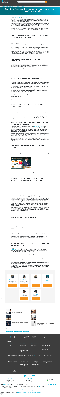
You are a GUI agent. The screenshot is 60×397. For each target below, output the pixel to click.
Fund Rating (22, 351)
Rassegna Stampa (12, 346)
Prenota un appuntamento (12, 285)
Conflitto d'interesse (18, 331)
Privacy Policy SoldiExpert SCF (47, 349)
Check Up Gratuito (34, 4)
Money (10, 337)
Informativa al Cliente (12, 348)
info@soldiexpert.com (7, 384)
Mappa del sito (9, 341)
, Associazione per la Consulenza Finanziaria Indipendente (28, 392)
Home (1, 6)
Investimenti (26, 331)
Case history (33, 346)
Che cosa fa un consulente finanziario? (43, 311)
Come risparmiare (9, 331)
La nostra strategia (34, 345)
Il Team (10, 345)
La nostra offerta (23, 345)
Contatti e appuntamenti (46, 345)
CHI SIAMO (11, 343)
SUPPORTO (44, 343)
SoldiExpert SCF (24, 17)
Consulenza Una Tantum (24, 350)
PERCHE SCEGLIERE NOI (35, 343)
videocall (35, 355)
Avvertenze (43, 348)
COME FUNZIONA (23, 343)
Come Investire (17, 17)
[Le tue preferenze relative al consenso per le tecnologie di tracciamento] (1, 298)
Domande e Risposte (45, 346)
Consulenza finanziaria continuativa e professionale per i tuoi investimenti (25, 347)
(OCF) (39, 386)
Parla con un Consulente (26, 4)
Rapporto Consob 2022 (38, 126)
